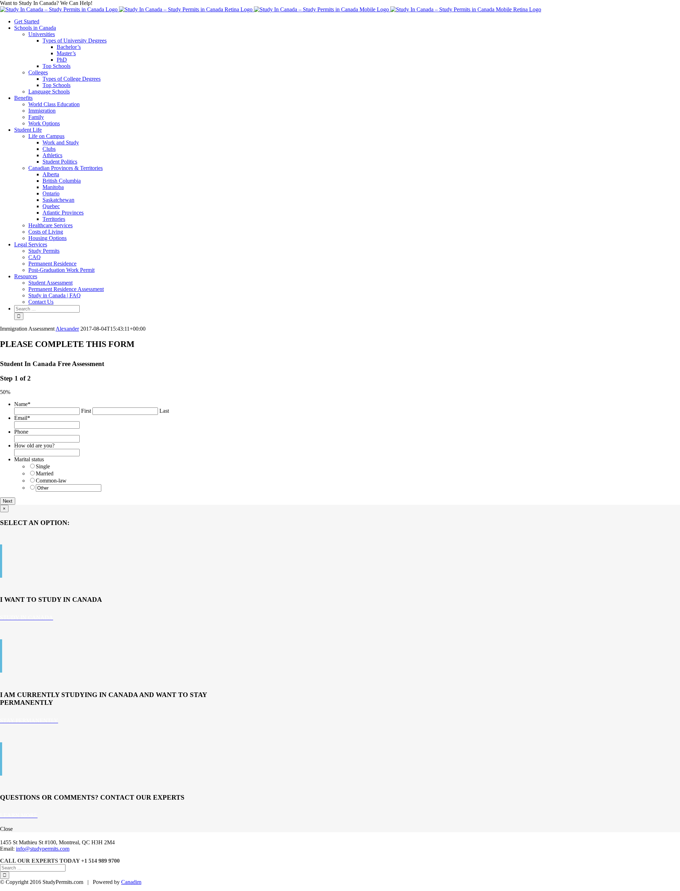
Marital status (29, 459)
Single (43, 466)
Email (22, 418)
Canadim (131, 882)
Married (44, 473)
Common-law (51, 481)
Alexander (67, 329)
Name (22, 404)
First (86, 411)
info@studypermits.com (42, 849)
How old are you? (34, 445)
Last (164, 411)
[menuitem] (347, 21)
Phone (21, 432)
